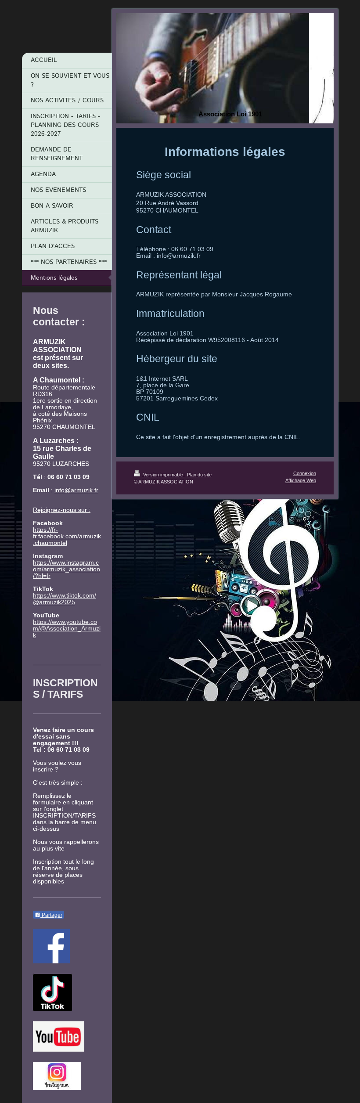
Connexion (304, 473)
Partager (51, 915)
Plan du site (199, 474)
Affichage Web (300, 480)
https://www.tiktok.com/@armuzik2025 (64, 599)
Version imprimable (163, 474)
